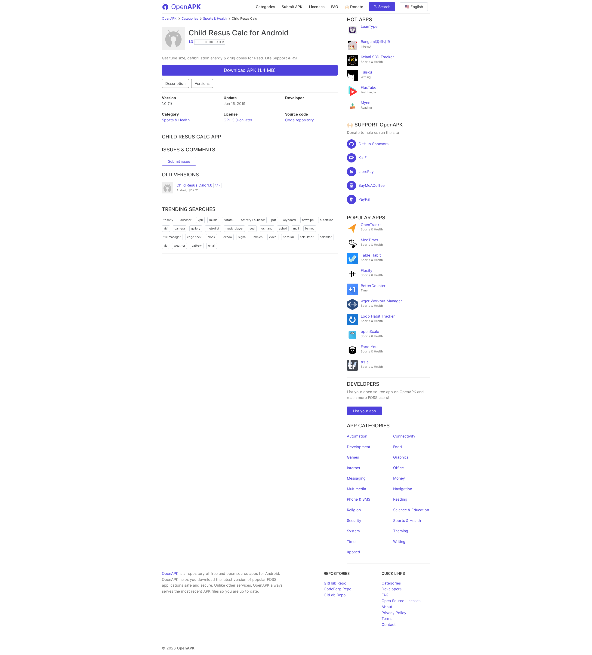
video (273, 237)
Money (399, 478)
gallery (195, 228)
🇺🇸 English (414, 6)
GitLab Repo (335, 595)
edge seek (194, 237)
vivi (165, 228)
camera (180, 228)
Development (358, 446)
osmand (266, 228)
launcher (185, 220)
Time (351, 541)
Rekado (227, 237)
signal (242, 237)
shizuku (288, 237)
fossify (168, 220)
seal (252, 228)
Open (186, 7)
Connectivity (404, 436)
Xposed (353, 552)
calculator (307, 237)
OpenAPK (169, 18)
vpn (200, 220)
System (353, 531)
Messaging (356, 478)
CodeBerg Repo (338, 589)
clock (211, 237)
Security (354, 520)
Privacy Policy (394, 612)
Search (384, 6)
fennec (309, 228)
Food (397, 446)
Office (398, 467)
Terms (387, 618)
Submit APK (292, 6)
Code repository (299, 120)
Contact (389, 624)
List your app (364, 411)
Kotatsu (229, 220)
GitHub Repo (335, 583)
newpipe (308, 220)
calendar (326, 237)
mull (296, 228)
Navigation (402, 489)
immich (258, 237)
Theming (400, 531)
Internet (353, 467)
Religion (354, 510)
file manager (172, 237)
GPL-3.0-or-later (238, 120)
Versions (202, 83)
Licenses (317, 6)
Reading (400, 499)
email (211, 245)
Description (175, 83)
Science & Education (411, 510)
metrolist (213, 228)
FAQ (334, 6)
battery (196, 245)
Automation (357, 436)
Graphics (401, 457)
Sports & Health (215, 18)
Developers (391, 589)
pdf (273, 220)
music (213, 220)
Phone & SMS (358, 499)
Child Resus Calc (218, 32)
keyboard (289, 220)
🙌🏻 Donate (354, 6)
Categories (265, 6)
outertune (326, 220)
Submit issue (179, 161)
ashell (283, 228)
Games (353, 457)
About (387, 606)
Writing (399, 541)
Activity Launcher (253, 220)
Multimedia (356, 489)
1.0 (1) (167, 103)
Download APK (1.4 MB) (250, 70)
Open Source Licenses (401, 600)
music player (234, 228)
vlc (165, 245)
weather (179, 245)
